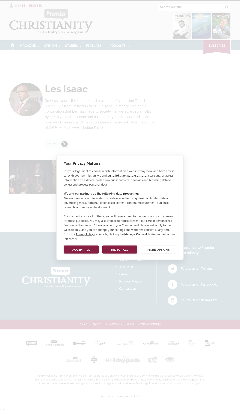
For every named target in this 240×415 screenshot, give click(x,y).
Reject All (119, 249)
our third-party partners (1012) (127, 175)
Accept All (81, 249)
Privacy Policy (85, 234)
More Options (158, 249)
